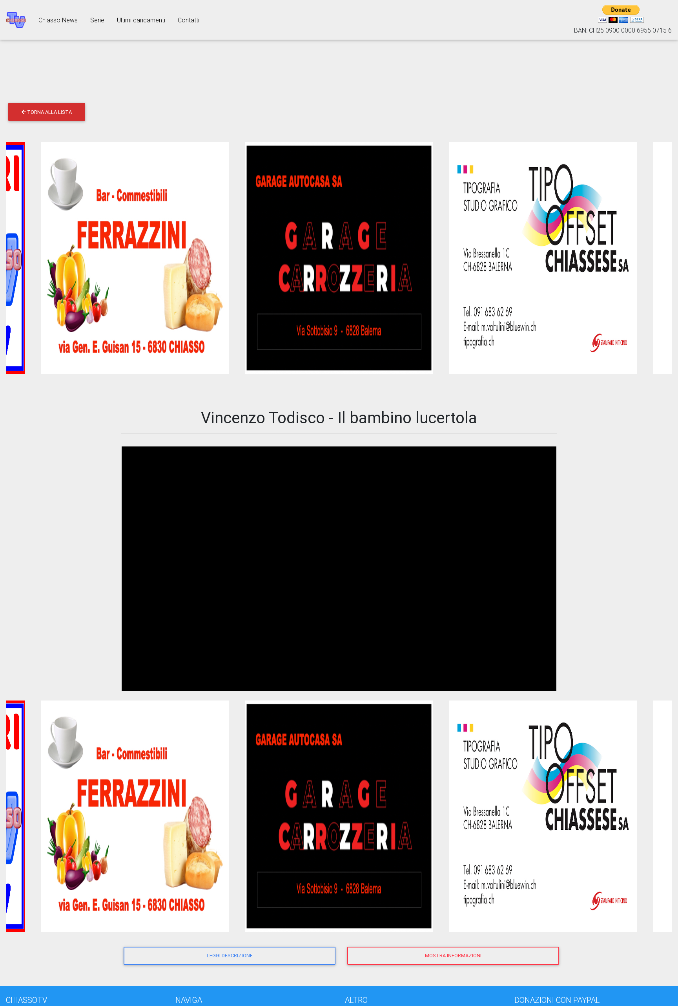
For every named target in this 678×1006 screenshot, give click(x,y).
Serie (97, 20)
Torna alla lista (49, 112)
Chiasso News (58, 20)
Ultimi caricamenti (141, 20)
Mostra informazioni (453, 955)
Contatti (188, 20)
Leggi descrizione (230, 955)
